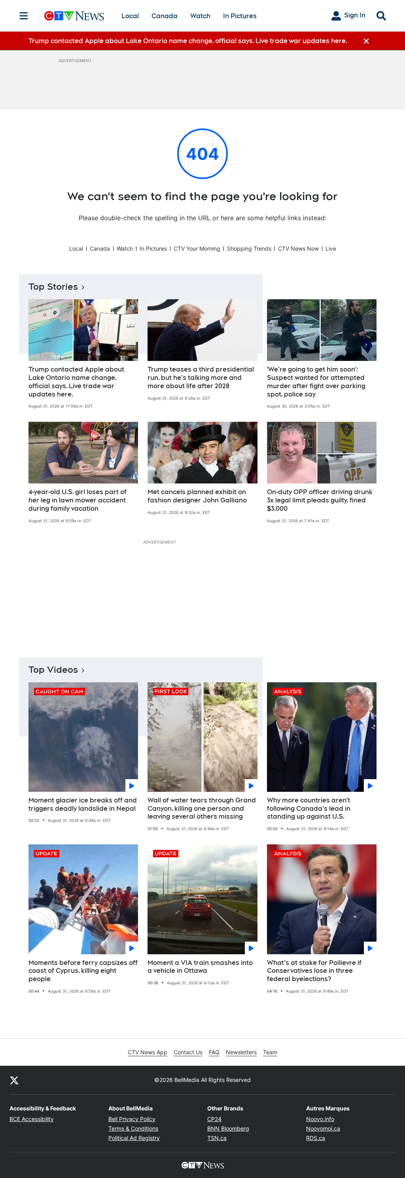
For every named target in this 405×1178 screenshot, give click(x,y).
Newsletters (241, 1052)
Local (130, 16)
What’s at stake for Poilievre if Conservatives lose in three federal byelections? (314, 971)
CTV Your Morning (197, 248)
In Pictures (240, 16)
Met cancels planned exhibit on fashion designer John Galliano (197, 496)
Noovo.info (320, 1119)
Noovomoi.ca (323, 1128)
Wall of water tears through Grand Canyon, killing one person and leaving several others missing (202, 809)
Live (331, 248)
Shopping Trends (249, 248)
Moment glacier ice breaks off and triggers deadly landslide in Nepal (82, 804)
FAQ (214, 1052)
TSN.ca (217, 1138)
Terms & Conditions (133, 1128)
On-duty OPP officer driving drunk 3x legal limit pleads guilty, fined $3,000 (320, 500)
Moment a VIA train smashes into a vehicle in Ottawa (200, 967)
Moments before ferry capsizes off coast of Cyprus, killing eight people (83, 971)
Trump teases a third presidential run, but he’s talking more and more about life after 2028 (201, 378)
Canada (164, 16)
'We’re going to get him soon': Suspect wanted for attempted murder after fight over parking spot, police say (316, 382)
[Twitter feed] (14, 1080)
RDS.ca (315, 1138)
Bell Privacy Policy (131, 1119)
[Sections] (24, 16)
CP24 (214, 1119)
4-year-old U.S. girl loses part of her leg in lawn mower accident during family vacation (77, 500)
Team (270, 1052)
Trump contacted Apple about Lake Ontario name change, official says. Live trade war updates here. (76, 382)
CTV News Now (298, 248)
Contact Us (188, 1052)
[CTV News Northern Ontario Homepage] (74, 16)
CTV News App (147, 1052)
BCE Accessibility (31, 1119)
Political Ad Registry (134, 1138)
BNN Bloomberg (228, 1128)
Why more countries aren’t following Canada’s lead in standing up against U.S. (308, 809)
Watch (200, 16)
